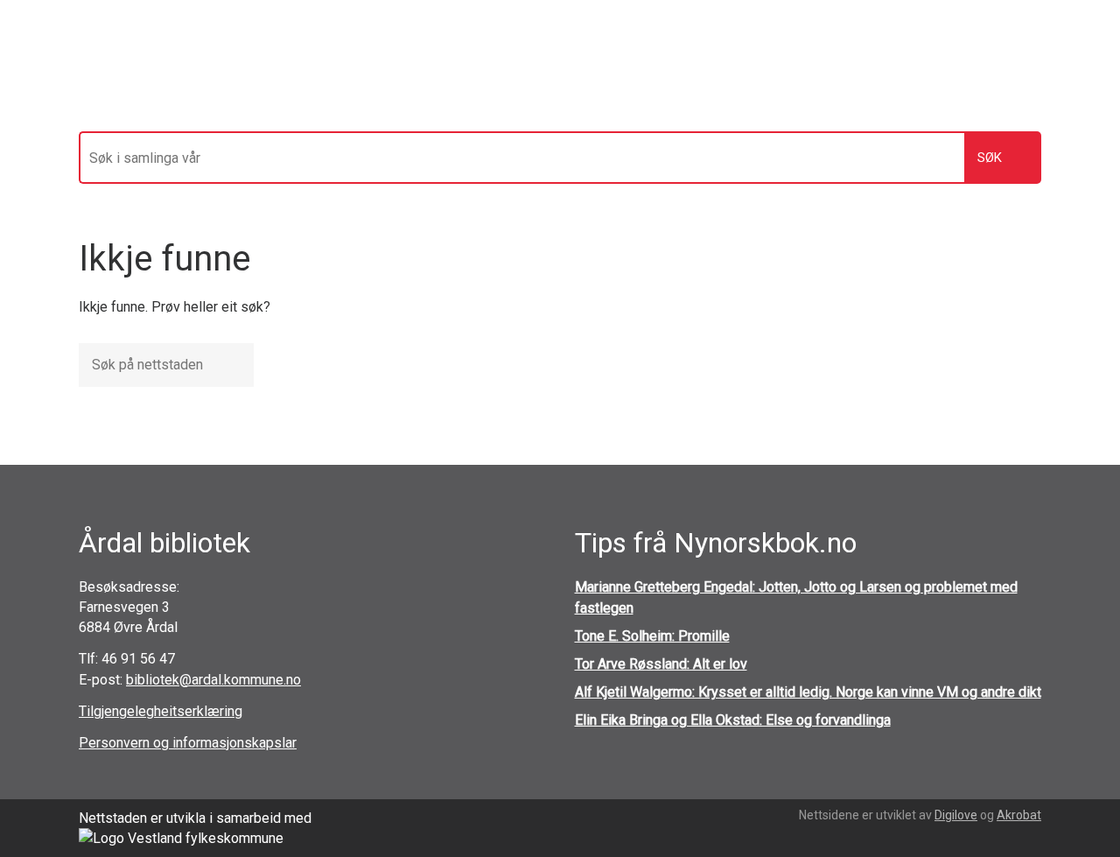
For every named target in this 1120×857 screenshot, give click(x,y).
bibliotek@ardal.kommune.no (213, 679)
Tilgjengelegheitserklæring (160, 711)
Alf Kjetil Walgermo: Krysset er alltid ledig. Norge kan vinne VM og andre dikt (808, 692)
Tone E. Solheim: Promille (652, 636)
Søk (989, 157)
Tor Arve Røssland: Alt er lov (661, 664)
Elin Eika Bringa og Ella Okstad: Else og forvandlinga (733, 720)
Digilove (955, 815)
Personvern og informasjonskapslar (188, 742)
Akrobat (1019, 815)
